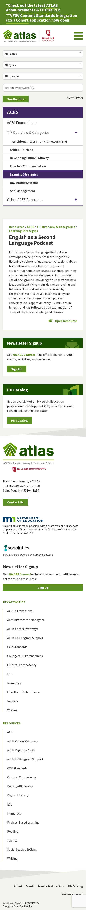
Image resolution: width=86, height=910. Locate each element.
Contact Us (15, 502)
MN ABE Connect (72, 894)
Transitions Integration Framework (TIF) (38, 141)
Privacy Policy (31, 903)
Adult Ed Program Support (25, 638)
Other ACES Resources (25, 199)
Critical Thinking (21, 150)
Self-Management (22, 191)
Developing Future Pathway (29, 158)
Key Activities (14, 602)
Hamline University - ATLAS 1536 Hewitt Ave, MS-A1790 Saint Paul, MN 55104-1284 (21, 485)
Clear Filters (75, 98)
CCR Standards (17, 647)
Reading (12, 701)
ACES (30, 227)
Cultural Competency (21, 665)
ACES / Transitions (19, 611)
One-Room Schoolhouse (24, 692)
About (18, 886)
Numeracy (14, 683)
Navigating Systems (24, 183)
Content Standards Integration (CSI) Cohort (41, 18)
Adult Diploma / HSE (21, 750)
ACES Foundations (21, 122)
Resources (16, 227)
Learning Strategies (23, 231)
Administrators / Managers (25, 620)
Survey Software (43, 554)
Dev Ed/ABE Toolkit (20, 786)
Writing (12, 710)
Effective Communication (28, 166)
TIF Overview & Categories (56, 227)
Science (12, 840)
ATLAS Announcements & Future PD (32, 8)
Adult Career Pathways (22, 629)
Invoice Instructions (51, 886)
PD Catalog (19, 420)
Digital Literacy (17, 795)
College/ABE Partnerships (25, 656)
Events (30, 886)
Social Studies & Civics (22, 849)
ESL (9, 674)
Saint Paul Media (23, 906)
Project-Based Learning (23, 822)
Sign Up (16, 369)
